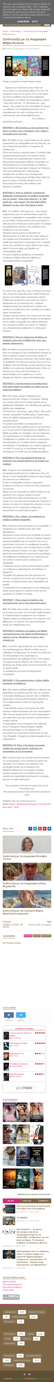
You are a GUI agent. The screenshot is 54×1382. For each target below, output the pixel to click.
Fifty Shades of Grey (18, 1043)
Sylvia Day (14, 1056)
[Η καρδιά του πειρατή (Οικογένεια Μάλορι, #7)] (23, 1121)
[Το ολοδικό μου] (36, 1189)
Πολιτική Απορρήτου (12, 1284)
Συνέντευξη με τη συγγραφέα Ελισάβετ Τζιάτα (25, 858)
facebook (46, 936)
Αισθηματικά (10, 1312)
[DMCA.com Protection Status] (11, 1299)
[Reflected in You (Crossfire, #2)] (6, 1060)
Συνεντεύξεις (15, 31)
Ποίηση (8, 1339)
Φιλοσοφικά (10, 1343)
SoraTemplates (18, 1379)
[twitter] (24, 1374)
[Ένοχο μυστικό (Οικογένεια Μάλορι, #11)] (23, 1143)
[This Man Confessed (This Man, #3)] (6, 1070)
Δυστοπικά (9, 1356)
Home (5, 31)
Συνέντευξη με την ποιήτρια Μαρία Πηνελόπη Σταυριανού (23, 912)
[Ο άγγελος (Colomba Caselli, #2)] (9, 1188)
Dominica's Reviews (24, 1029)
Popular (27, 1201)
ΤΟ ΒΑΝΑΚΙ (22, 1217)
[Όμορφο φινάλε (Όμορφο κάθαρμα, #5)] (36, 1144)
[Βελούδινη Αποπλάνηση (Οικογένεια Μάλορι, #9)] (9, 1143)
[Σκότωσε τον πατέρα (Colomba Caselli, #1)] (36, 1166)
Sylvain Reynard (16, 1076)
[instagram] (29, 1374)
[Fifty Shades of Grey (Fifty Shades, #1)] (6, 1049)
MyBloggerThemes (43, 1379)
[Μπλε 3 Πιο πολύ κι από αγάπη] (23, 1188)
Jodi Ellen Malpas (17, 1066)
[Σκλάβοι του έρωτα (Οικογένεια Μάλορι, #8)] (36, 1121)
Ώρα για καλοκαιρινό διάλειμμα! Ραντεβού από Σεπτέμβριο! (33, 1207)
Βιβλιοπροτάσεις (19, 1317)
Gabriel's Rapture (17, 1074)
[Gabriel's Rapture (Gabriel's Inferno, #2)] (6, 1080)
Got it (35, 21)
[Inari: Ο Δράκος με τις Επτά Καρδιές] (23, 1165)
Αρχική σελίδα (9, 1281)
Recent (10, 1201)
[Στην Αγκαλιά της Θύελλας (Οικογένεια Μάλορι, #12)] (9, 1165)
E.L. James (15, 1045)
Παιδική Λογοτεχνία (21, 1360)
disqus (37, 936)
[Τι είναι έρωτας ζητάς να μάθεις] (6, 1039)
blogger (28, 936)
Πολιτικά (26, 1339)
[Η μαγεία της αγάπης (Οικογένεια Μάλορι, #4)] (9, 1121)
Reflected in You (17, 1054)
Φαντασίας (9, 1365)
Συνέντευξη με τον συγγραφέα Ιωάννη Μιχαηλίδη (24, 885)
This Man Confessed (19, 1064)
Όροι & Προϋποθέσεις (12, 1287)
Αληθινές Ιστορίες (36, 1312)
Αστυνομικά (10, 1334)
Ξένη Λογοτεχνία (33, 1356)
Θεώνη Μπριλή (16, 1038)
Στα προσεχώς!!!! (10, 1100)
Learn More (23, 21)
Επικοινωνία (8, 1290)
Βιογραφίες (9, 1321)
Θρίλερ (31, 1334)
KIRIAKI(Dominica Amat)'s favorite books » (34, 1194)
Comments (43, 1201)
